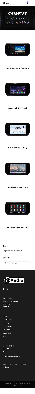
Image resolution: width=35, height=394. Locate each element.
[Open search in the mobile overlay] (17, 263)
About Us (6, 307)
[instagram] (7, 288)
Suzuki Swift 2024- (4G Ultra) (17, 68)
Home (9, 18)
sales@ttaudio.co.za (12, 357)
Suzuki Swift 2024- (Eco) (17, 108)
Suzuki (17, 18)
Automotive (7, 320)
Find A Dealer (7, 326)
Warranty (6, 304)
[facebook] (3, 288)
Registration (7, 333)
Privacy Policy (8, 299)
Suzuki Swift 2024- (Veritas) (17, 227)
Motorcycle (7, 323)
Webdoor (6, 367)
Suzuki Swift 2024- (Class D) (17, 188)
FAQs (5, 336)
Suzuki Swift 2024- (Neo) (17, 148)
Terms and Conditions (11, 301)
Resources (7, 330)
